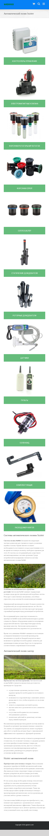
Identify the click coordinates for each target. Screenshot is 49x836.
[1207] (24, 365)
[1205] (24, 238)
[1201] (24, 68)
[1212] (24, 408)
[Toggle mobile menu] (44, 3)
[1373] (24, 196)
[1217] (24, 450)
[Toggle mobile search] (39, 3)
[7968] (24, 492)
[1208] (24, 153)
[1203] (24, 280)
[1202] (24, 111)
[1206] (24, 323)
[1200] (24, 26)
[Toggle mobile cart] (34, 3)
